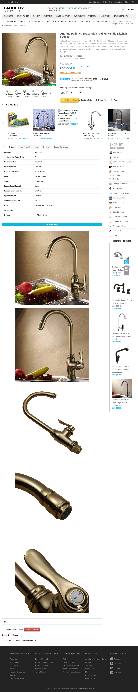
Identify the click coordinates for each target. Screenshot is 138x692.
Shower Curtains (119, 198)
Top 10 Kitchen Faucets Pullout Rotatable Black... (121, 368)
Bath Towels (117, 152)
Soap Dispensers (119, 212)
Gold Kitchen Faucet (12, 640)
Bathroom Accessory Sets (122, 162)
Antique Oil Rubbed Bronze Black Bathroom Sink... (122, 301)
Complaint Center (95, 2)
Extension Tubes (115, 175)
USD (62, 68)
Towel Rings (117, 235)
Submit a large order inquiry (70, 73)
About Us (13, 659)
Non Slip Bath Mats (120, 184)
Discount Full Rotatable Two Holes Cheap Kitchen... (122, 334)
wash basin (105, 16)
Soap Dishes (117, 207)
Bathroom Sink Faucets (14, 21)
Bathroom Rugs (118, 167)
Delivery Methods (41, 665)
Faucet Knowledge (61, 147)
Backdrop (8, 16)
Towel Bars (117, 231)
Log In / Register (12, 2)
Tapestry (92, 16)
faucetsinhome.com (14, 9)
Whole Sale (89, 669)
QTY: (63, 93)
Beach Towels (23, 16)
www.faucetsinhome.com (86, 688)
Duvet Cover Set (63, 16)
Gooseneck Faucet (29, 640)
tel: (133, 2)
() (73, 58)
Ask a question (32, 629)
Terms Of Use (40, 672)
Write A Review (79, 58)
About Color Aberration (71, 669)
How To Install (25, 147)
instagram (117, 673)
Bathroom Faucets (101, 21)
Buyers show (90, 678)
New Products (90, 675)
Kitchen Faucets (121, 16)
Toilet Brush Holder (120, 217)
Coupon (88, 662)
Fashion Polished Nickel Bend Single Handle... (121, 401)
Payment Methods (42, 659)
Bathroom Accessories (79, 21)
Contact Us (14, 665)
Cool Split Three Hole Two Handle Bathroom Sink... (121, 268)
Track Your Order (69, 662)
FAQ (64, 659)
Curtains (48, 16)
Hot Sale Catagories (17, 672)
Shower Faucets (36, 21)
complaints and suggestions (95, 659)
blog (127, 2)
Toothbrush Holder (119, 226)
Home (114, 22)
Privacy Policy (40, 669)
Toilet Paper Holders (120, 221)
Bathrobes (116, 157)
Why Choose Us (16, 662)
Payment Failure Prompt (71, 672)
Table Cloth (79, 16)
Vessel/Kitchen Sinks (56, 21)
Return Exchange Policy (44, 662)
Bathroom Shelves (119, 171)
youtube (117, 668)
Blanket (36, 16)
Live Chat (108, 2)
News (12, 669)
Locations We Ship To (71, 665)
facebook (117, 659)
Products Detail (9, 147)
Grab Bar (116, 179)
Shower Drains (118, 203)
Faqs (37, 147)
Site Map (88, 665)
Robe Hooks (117, 188)
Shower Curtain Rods (121, 193)
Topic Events (14, 675)
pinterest (117, 664)
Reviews (46, 147)
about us (118, 2)
